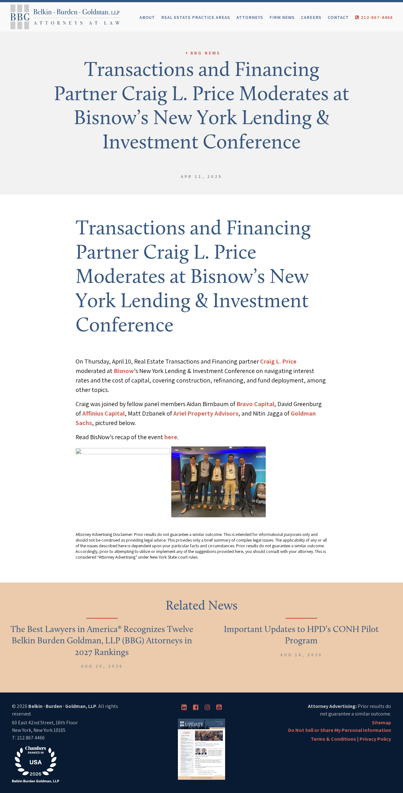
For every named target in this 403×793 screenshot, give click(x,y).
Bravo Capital (255, 404)
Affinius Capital (103, 413)
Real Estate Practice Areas (195, 17)
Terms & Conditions (333, 739)
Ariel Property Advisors (205, 413)
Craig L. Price (278, 361)
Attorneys (249, 17)
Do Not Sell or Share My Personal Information (339, 730)
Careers (311, 17)
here (170, 437)
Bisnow (124, 371)
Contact (338, 17)
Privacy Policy (375, 739)
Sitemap (381, 722)
